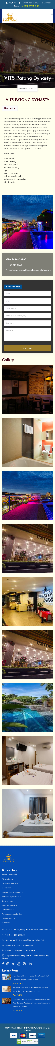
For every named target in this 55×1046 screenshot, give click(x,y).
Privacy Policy (7, 879)
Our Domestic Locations (12, 892)
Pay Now (12, 3)
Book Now (27, 348)
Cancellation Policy (10, 883)
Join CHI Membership (30, 3)
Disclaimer (6, 888)
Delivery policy (7, 918)
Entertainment (7, 901)
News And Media (8, 905)
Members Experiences (11, 896)
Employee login (31, 5)
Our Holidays (7, 910)
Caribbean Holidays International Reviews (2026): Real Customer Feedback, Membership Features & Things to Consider (31, 1003)
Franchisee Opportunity (11, 914)
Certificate (6, 923)
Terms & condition (9, 875)
